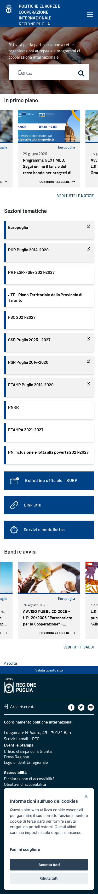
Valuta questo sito (49, 670)
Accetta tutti (49, 865)
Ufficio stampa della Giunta (28, 751)
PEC (35, 739)
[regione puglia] (9, 9)
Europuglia (66, 147)
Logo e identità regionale (26, 762)
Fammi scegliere (25, 849)
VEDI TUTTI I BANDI (79, 647)
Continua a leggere (54, 181)
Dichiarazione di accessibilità (29, 779)
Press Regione (16, 757)
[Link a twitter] (81, 707)
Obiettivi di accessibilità (25, 784)
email (23, 739)
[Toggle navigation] (90, 14)
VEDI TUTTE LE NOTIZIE (75, 195)
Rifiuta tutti (49, 878)
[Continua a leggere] (49, 126)
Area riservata (23, 706)
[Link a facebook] (71, 707)
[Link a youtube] (91, 707)
